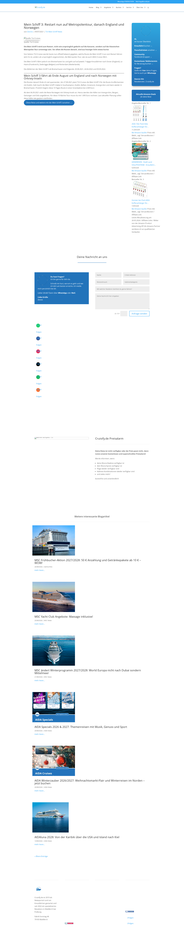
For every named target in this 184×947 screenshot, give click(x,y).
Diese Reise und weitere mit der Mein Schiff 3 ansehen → (49, 102)
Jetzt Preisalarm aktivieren (110, 490)
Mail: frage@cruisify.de (143, 1)
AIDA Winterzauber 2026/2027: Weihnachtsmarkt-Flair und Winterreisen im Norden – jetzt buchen (89, 782)
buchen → (143, 46)
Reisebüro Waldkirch (136, 904)
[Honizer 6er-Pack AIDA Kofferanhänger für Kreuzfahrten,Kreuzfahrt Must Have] (140, 197)
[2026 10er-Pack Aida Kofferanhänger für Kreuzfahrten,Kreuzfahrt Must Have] (140, 121)
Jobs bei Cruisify (134, 901)
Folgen (39, 332)
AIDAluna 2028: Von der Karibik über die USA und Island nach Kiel (76, 837)
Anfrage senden (139, 313)
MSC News (48, 620)
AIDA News (48, 731)
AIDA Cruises (72, 893)
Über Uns (139, 7)
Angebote (107, 7)
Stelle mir (140, 70)
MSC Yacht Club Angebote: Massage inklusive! (63, 616)
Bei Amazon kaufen (139, 132)
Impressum (39, 932)
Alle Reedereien (73, 904)
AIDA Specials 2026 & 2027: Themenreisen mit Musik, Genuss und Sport (80, 727)
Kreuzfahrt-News (134, 896)
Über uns (131, 893)
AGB (59, 932)
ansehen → (145, 50)
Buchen (118, 7)
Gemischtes (48, 567)
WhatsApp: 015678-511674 (126, 1)
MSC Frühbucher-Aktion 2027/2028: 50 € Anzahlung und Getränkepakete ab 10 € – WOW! (87, 561)
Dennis (30, 32)
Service (129, 7)
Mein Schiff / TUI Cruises (77, 896)
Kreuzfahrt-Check (104, 893)
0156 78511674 (71, 914)
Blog (97, 7)
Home (91, 7)
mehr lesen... (39, 570)
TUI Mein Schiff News (53, 32)
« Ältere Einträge (41, 856)
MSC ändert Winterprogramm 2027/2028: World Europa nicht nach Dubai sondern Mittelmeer (87, 671)
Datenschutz (50, 932)
